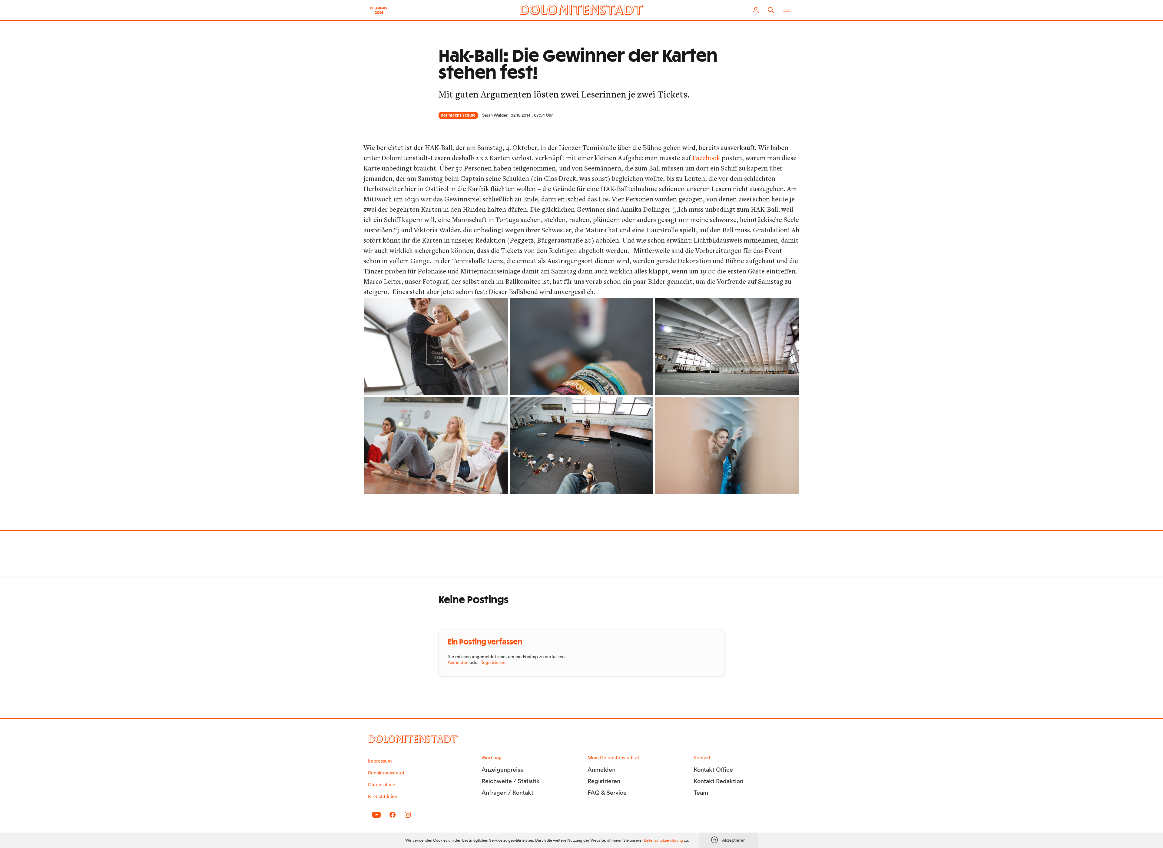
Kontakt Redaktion (718, 781)
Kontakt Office (713, 769)
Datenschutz (381, 784)
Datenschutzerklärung (663, 840)
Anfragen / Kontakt (507, 792)
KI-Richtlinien (382, 796)
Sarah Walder (495, 115)
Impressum (380, 761)
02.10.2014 (520, 115)
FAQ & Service (607, 792)
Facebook (706, 157)
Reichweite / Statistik (511, 781)
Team (701, 792)
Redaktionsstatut (386, 773)
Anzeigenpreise (503, 769)
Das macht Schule (458, 115)
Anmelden (458, 662)
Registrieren (492, 662)
